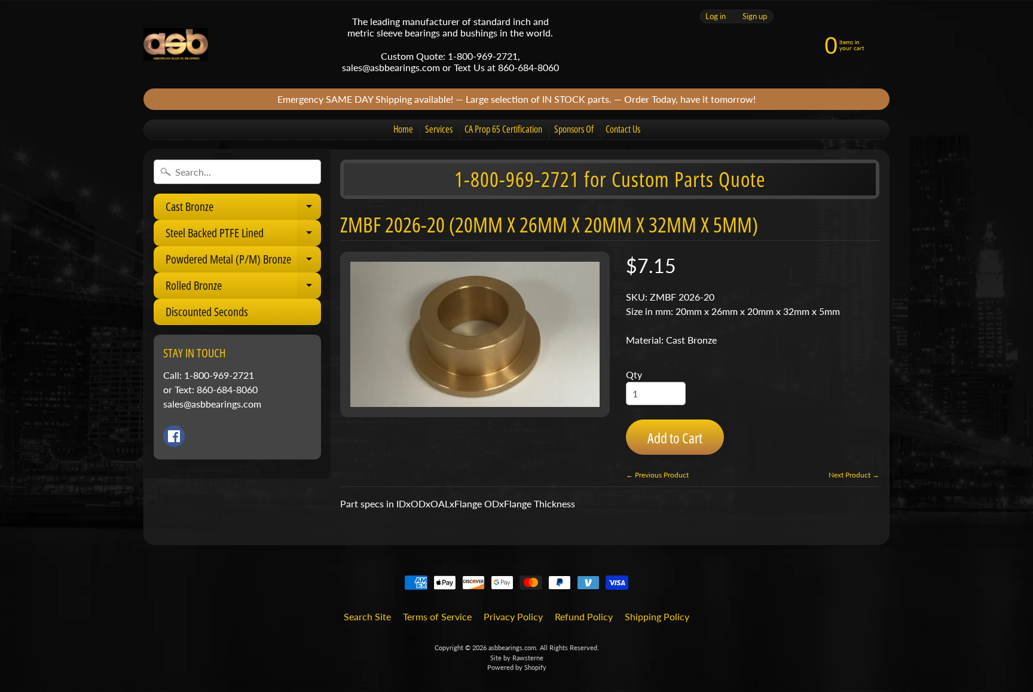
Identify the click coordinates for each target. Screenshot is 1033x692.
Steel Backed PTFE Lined (243, 235)
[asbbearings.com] (175, 44)
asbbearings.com (512, 647)
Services (439, 129)
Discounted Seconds (207, 312)
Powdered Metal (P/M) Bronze (243, 261)
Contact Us (623, 129)
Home (403, 129)
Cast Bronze (243, 209)
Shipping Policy (657, 616)
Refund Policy (584, 616)
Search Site (367, 616)
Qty (634, 374)
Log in (715, 16)
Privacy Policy (513, 616)
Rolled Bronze (243, 288)
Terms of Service (437, 616)
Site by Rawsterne (516, 658)
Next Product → (854, 474)
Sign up (754, 16)
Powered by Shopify (516, 667)
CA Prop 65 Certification (503, 129)
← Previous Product (657, 474)
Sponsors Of (574, 129)
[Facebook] (174, 436)
